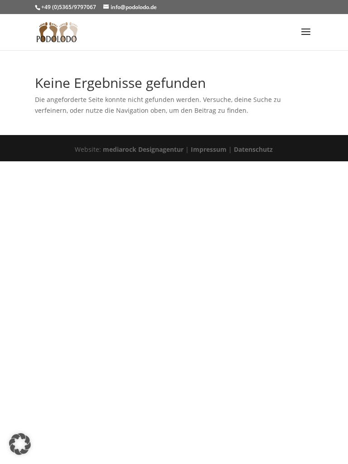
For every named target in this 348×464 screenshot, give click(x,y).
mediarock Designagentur (143, 149)
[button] (20, 444)
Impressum (209, 149)
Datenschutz (253, 149)
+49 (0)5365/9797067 (68, 7)
